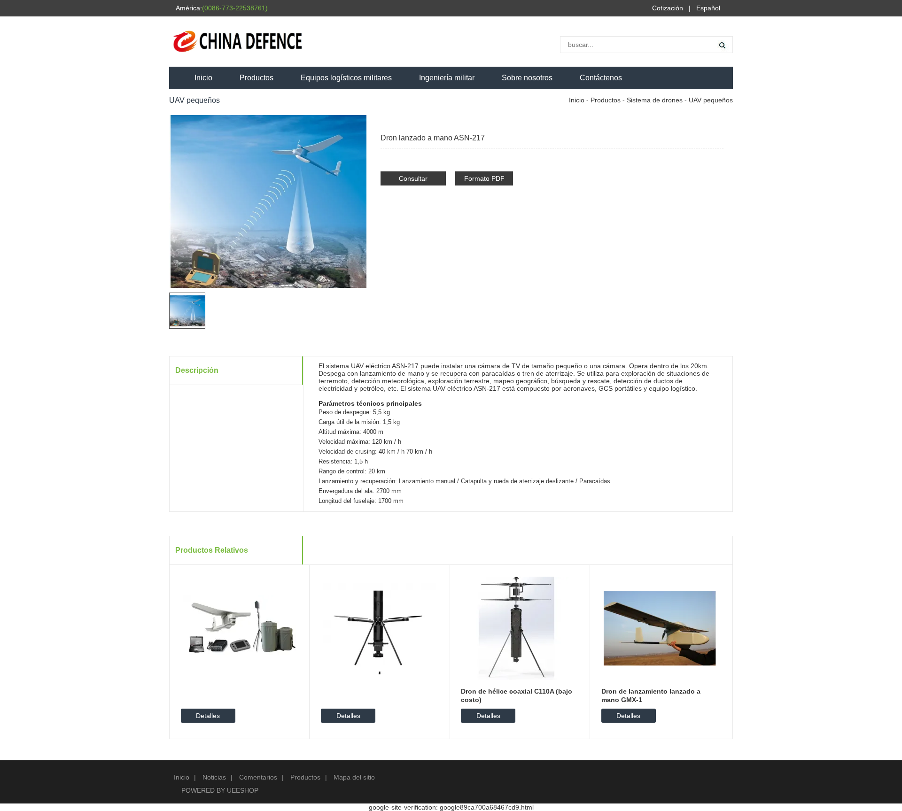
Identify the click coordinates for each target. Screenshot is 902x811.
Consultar (413, 178)
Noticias (214, 777)
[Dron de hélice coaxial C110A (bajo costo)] (519, 628)
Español (708, 8)
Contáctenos (601, 78)
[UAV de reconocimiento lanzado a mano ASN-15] (703, 120)
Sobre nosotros (527, 78)
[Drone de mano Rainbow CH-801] (717, 120)
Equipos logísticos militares (346, 78)
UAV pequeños (711, 100)
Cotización (667, 8)
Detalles (208, 715)
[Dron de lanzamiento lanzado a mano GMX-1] (660, 628)
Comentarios (258, 777)
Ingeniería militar (446, 78)
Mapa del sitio (354, 777)
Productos (256, 78)
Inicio (203, 78)
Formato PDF (484, 178)
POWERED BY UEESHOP (219, 790)
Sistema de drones (655, 100)
